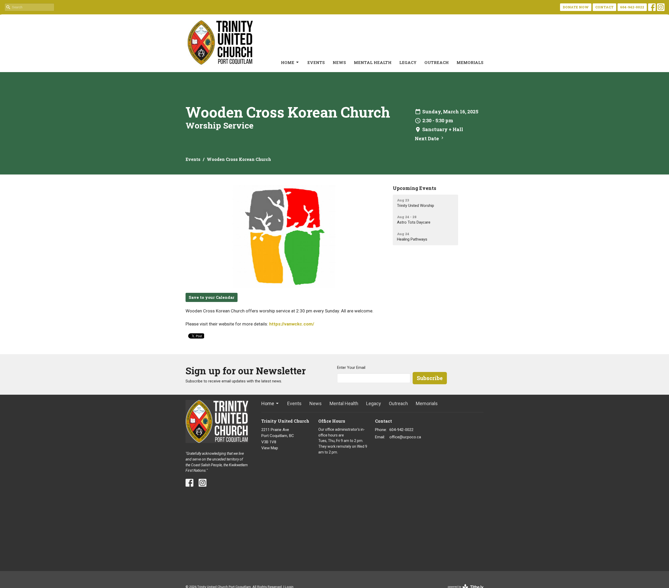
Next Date (427, 138)
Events (316, 62)
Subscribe (430, 378)
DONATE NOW (576, 7)
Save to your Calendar (211, 297)
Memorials (470, 62)
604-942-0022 (632, 7)
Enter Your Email (351, 367)
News (339, 62)
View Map (269, 448)
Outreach (436, 62)
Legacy (408, 62)
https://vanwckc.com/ (291, 324)
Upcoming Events (414, 188)
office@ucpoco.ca (405, 437)
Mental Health (372, 62)
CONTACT (604, 7)
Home (287, 62)
